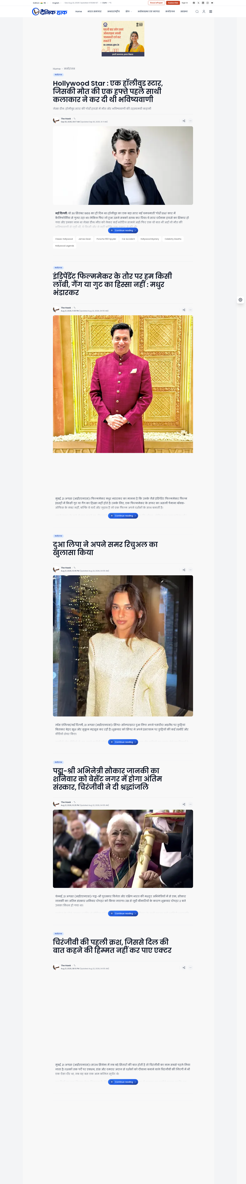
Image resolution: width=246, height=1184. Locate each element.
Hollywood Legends (64, 245)
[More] (183, 120)
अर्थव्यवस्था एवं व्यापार (149, 11)
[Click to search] (197, 11)
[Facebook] (194, 3)
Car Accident (128, 239)
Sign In (185, 3)
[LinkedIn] (203, 3)
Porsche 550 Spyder (106, 239)
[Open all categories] (210, 11)
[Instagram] (208, 3)
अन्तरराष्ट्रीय (113, 11)
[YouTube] (212, 3)
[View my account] (203, 11)
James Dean (84, 239)
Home (78, 11)
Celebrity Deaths (173, 239)
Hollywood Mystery (150, 239)
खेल (127, 11)
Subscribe (173, 2)
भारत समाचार (95, 11)
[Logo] (49, 11)
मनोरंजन (170, 11)
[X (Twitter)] (198, 3)
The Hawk (66, 119)
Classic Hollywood (64, 239)
